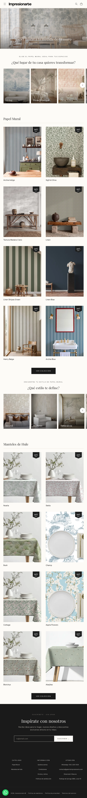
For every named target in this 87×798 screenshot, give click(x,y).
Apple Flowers (52, 625)
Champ (49, 565)
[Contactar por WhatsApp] (5, 792)
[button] (4, 3)
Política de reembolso (35, 793)
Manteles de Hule (15, 444)
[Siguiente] (82, 85)
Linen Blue (50, 299)
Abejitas (49, 684)
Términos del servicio (69, 793)
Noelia (6, 505)
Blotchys (7, 684)
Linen (48, 240)
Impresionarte (19, 793)
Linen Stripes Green (11, 299)
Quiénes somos (42, 765)
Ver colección (43, 371)
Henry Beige (8, 359)
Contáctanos (43, 769)
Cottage (6, 625)
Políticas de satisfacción (43, 779)
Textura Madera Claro (12, 240)
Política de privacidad (52, 793)
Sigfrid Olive (51, 180)
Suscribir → (63, 739)
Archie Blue (51, 359)
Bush (5, 565)
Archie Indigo (9, 180)
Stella (48, 505)
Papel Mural (12, 119)
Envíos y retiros (43, 774)
